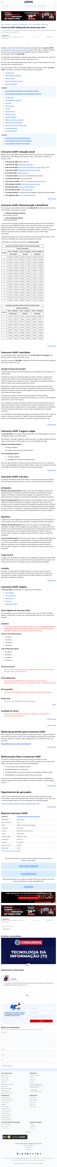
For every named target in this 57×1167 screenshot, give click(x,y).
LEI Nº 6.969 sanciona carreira (30, 184)
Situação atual (9, 73)
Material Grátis (33, 1100)
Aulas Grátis (32, 1104)
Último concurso (10, 114)
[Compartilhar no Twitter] (49, 37)
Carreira (7, 109)
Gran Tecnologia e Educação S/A (22, 1158)
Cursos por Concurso (6, 1108)
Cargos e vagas (9, 78)
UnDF (30, 24)
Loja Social (3, 1082)
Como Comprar (4, 1079)
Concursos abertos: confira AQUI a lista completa (17, 143)
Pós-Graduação (5, 1106)
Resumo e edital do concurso (14, 81)
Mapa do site (29, 1149)
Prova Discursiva (10, 595)
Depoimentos (33, 1097)
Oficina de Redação (5, 1117)
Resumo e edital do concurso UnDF (16, 125)
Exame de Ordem (5, 1102)
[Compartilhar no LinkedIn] (51, 37)
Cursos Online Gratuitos (6, 1119)
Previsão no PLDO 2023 (25, 164)
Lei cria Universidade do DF (27, 195)
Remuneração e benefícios (13, 75)
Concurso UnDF (36, 24)
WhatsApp (33, 1079)
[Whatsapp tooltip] (32, 1154)
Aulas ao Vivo (33, 1102)
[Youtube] (27, 1154)
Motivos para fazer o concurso (14, 120)
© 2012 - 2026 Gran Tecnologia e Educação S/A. (28, 1143)
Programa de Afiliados (6, 1088)
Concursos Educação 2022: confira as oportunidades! (18, 141)
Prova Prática (9, 598)
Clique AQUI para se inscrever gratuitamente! (16, 744)
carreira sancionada (27, 190)
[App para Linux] (20, 1154)
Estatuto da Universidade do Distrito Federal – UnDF (34, 167)
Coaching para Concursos (7, 1100)
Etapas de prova (10, 111)
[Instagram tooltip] (30, 1154)
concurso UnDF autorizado (27, 187)
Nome (3, 1049)
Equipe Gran (6, 35)
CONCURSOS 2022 (28, 873)
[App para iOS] (22, 1154)
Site (2, 1059)
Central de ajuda (35, 1075)
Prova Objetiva (9, 593)
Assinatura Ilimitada (11, 84)
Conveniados (4, 1086)
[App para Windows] (17, 1154)
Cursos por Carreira (6, 1111)
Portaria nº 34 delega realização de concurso (33, 181)
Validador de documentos (7, 1084)
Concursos (7, 24)
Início (2, 24)
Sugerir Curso (33, 1106)
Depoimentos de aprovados (13, 123)
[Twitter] (37, 1154)
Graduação (3, 1104)
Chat (32, 1077)
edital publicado (20, 819)
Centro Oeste (15, 24)
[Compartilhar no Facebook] (47, 37)
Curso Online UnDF (11, 131)
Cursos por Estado (5, 1113)
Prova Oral (8, 601)
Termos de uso (28, 1147)
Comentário (4, 1032)
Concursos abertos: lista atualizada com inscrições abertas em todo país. (23, 94)
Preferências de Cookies (7, 1093)
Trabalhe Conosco (5, 1090)
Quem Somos (4, 1075)
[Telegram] (40, 1154)
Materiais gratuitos (11, 117)
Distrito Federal (23, 24)
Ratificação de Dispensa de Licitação (29, 170)
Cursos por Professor (6, 1115)
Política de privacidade (28, 1145)
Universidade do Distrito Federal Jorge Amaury (15, 50)
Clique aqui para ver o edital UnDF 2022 (11, 851)
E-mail (3, 1054)
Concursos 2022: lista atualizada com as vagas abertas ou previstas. (22, 91)
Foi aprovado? (36, 1090)
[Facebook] (35, 1154)
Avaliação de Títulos (11, 604)
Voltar (54, 704)
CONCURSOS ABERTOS (28, 866)
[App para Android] (25, 1154)
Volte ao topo (52, 199)
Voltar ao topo (51, 346)
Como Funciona (4, 1077)
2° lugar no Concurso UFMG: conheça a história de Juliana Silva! (20, 803)
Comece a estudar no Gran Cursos (28, 897)
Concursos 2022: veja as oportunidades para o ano (17, 138)
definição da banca (23, 173)
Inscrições (8, 103)
